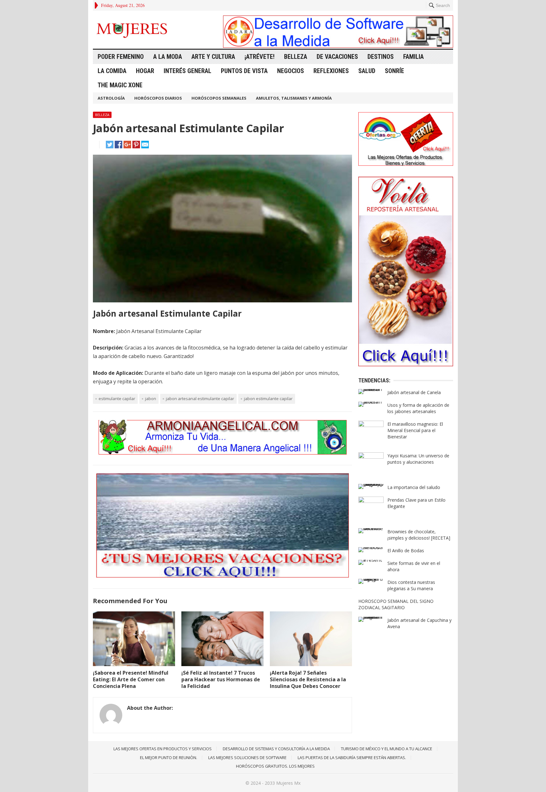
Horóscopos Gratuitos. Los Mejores (275, 766)
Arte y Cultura (213, 56)
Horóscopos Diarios (158, 98)
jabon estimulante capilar (268, 398)
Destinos (380, 56)
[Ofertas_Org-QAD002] (405, 163)
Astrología (111, 98)
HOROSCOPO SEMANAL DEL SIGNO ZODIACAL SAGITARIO (396, 604)
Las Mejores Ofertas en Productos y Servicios (162, 749)
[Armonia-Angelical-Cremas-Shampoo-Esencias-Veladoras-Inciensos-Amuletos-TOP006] (223, 452)
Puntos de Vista (244, 71)
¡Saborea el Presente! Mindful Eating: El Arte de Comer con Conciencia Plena (130, 679)
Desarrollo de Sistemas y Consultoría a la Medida (276, 749)
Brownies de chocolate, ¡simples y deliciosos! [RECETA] (418, 535)
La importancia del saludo (413, 487)
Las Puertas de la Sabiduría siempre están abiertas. (352, 757)
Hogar (145, 71)
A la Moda (167, 56)
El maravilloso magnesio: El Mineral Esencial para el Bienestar (415, 430)
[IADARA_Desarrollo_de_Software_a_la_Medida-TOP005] (338, 45)
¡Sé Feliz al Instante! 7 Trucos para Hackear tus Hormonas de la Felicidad (220, 679)
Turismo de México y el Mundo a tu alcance (386, 749)
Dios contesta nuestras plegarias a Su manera (411, 585)
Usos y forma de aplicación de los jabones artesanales (418, 408)
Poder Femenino (121, 56)
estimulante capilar (117, 398)
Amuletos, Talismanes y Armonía (294, 98)
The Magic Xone (120, 85)
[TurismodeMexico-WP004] (222, 575)
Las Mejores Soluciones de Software (247, 757)
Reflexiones (331, 71)
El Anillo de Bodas (405, 551)
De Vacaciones (337, 56)
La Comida (112, 71)
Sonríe (394, 71)
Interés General (187, 71)
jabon (150, 398)
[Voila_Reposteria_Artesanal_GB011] (405, 364)
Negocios (290, 71)
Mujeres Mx (288, 783)
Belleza (295, 56)
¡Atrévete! (260, 56)
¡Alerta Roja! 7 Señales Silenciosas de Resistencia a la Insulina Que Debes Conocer (308, 679)
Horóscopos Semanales (218, 98)
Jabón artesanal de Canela (414, 392)
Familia (413, 56)
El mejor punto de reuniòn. (168, 757)
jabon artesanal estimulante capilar (200, 398)
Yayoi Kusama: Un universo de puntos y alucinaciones (418, 459)
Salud (366, 71)
